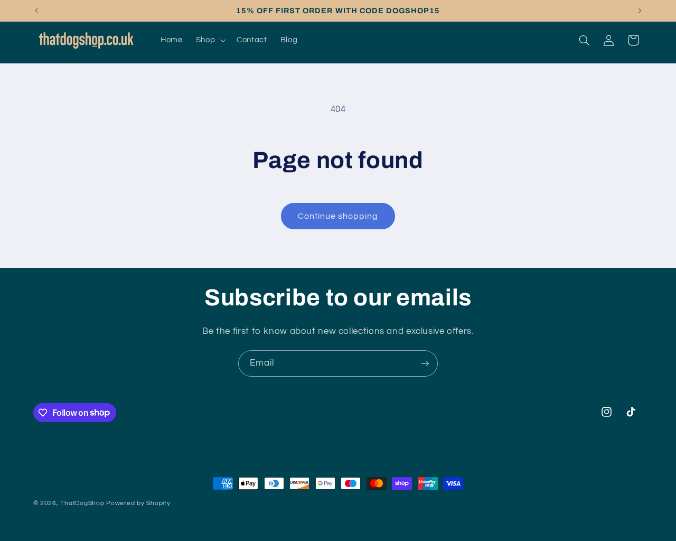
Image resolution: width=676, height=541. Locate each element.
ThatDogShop (82, 503)
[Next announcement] (639, 10)
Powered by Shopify (138, 503)
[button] (209, 40)
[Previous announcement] (36, 10)
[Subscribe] (425, 363)
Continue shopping (338, 216)
